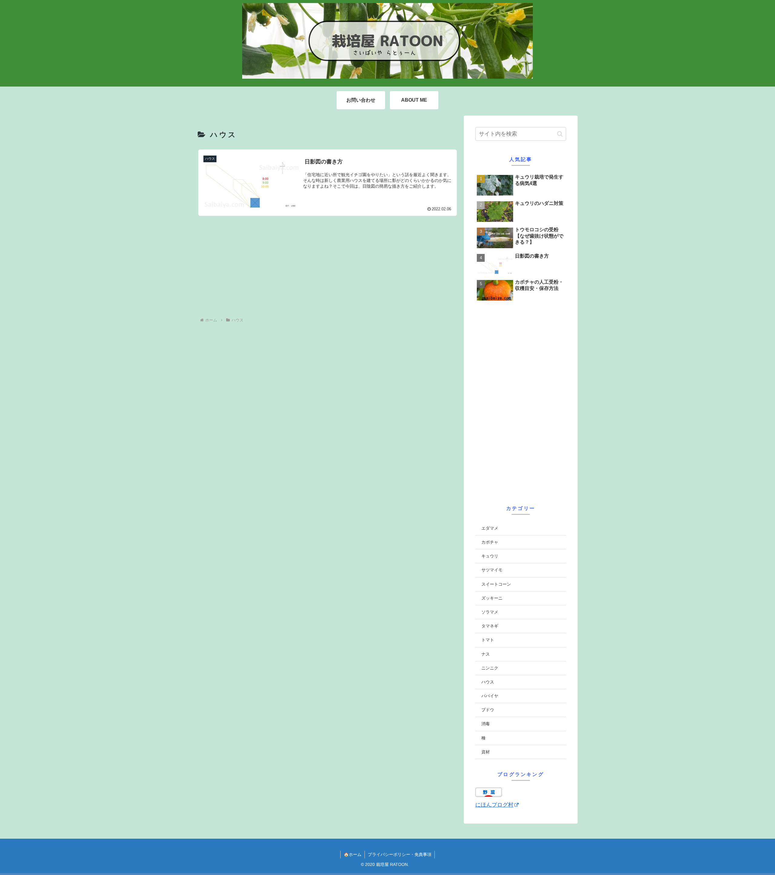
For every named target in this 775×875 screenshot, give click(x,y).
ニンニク (489, 668)
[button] (560, 133)
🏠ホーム (352, 854)
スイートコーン (496, 584)
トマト (487, 639)
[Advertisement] (327, 266)
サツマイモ (492, 569)
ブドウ (487, 709)
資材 (485, 751)
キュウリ (489, 556)
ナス (485, 654)
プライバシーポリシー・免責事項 (399, 854)
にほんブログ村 (494, 805)
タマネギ (489, 625)
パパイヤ (489, 695)
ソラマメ (489, 612)
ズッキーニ (492, 598)
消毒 (485, 723)
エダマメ (489, 528)
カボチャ (489, 542)
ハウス (487, 681)
